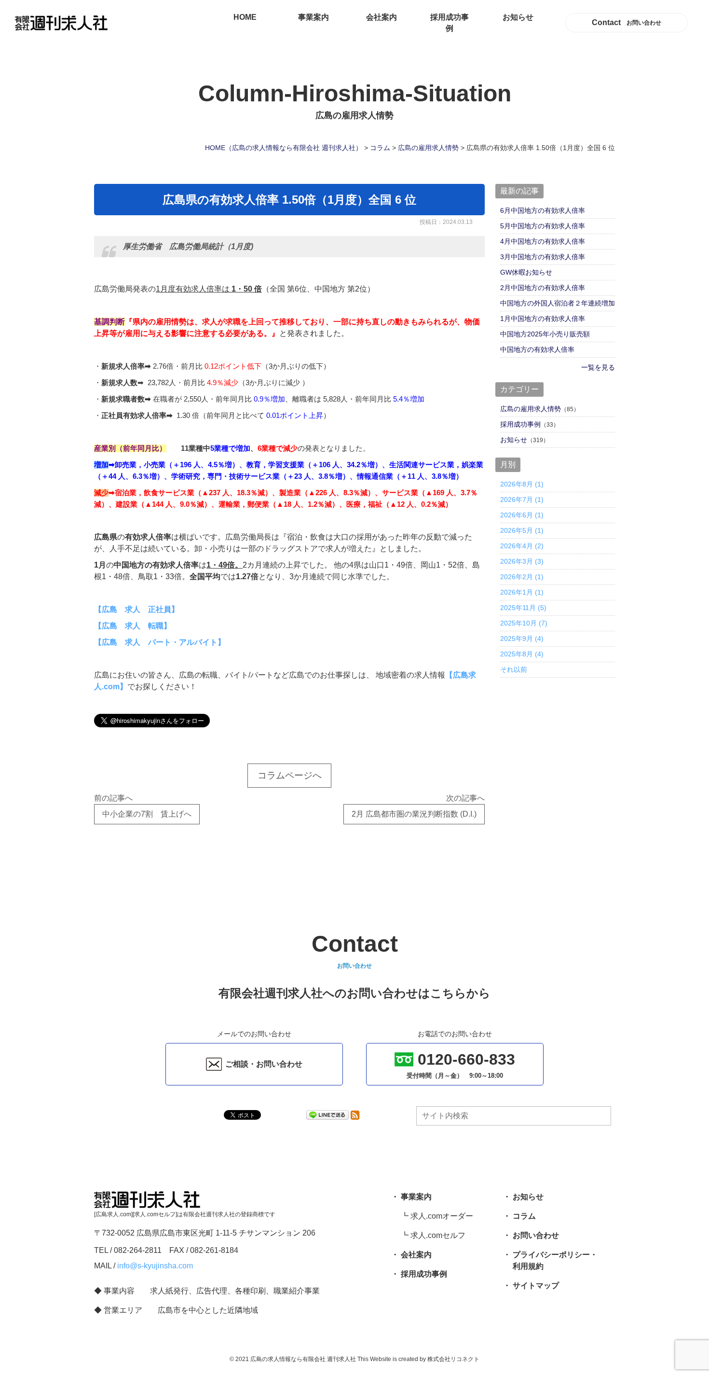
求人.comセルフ (437, 1235)
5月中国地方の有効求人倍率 (542, 226)
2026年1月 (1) (522, 592)
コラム (524, 1216)
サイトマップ (536, 1285)
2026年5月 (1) (522, 530)
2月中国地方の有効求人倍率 (542, 288)
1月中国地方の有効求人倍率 (542, 318)
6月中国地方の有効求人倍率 (542, 210)
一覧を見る (598, 367)
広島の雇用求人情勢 (530, 409)
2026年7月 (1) (522, 499)
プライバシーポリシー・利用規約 (555, 1260)
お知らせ (518, 17)
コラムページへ (290, 775)
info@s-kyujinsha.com (155, 1266)
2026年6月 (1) (522, 515)
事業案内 (313, 17)
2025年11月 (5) (523, 608)
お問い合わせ (536, 1235)
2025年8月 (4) (522, 654)
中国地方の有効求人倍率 (537, 349)
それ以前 (513, 669)
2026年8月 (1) (522, 484)
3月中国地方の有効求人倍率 (542, 257)
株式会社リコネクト (453, 1359)
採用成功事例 (449, 23)
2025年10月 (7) (523, 623)
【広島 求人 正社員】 (136, 609)
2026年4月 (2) (522, 546)
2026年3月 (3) (522, 561)
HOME (245, 17)
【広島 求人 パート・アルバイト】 (159, 642)
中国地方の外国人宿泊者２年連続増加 (557, 303)
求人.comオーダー (441, 1216)
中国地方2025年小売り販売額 (545, 334)
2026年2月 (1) (522, 577)
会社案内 (381, 17)
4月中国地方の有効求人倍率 (542, 241)
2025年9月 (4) (522, 638)
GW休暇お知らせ (526, 272)
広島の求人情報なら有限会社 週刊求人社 (303, 1359)
